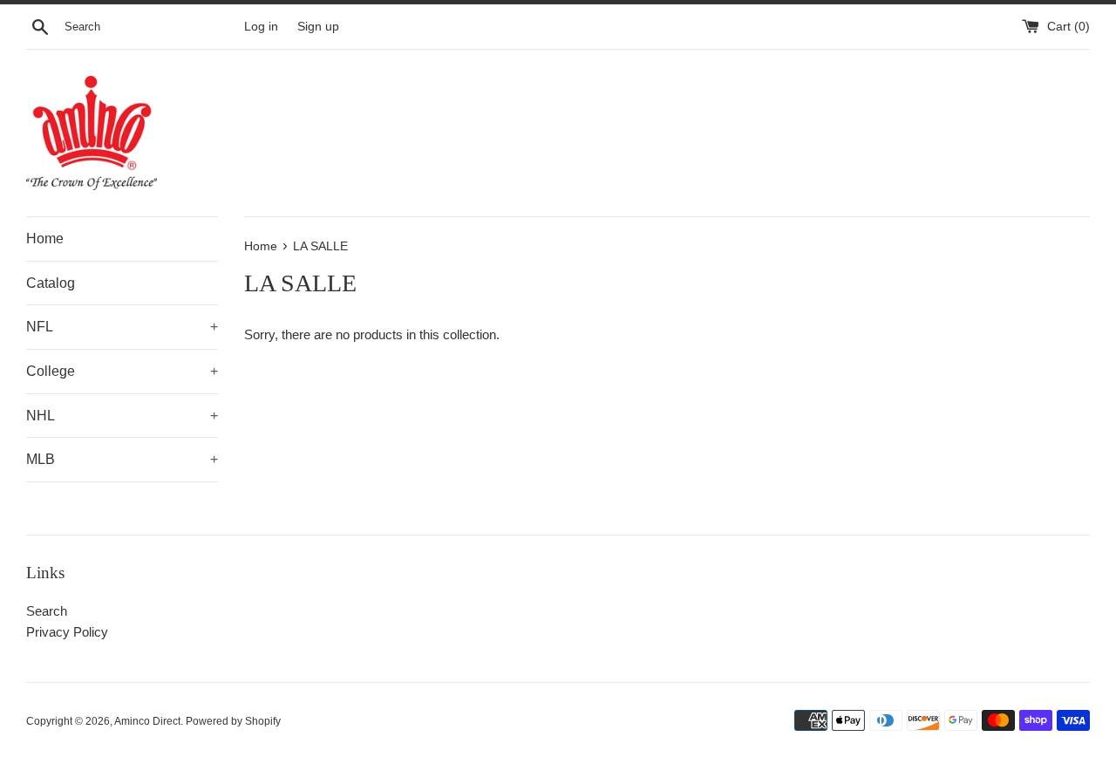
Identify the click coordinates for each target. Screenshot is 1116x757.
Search (46, 611)
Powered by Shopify (233, 721)
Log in (261, 26)
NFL (122, 326)
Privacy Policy (67, 631)
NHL (122, 415)
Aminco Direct (147, 721)
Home (45, 238)
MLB (122, 459)
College (122, 371)
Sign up (318, 26)
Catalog (50, 283)
